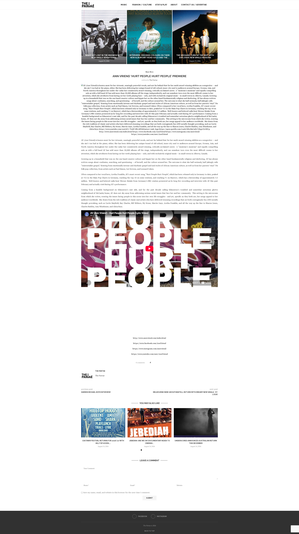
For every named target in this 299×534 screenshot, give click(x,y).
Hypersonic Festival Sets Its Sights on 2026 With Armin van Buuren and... (195, 56)
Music (124, 5)
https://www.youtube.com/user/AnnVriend (149, 354)
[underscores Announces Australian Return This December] (196, 422)
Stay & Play (161, 5)
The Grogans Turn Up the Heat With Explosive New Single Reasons (149, 56)
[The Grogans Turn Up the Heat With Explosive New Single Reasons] (149, 37)
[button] (85, 37)
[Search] (216, 4)
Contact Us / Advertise (194, 5)
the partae (153, 80)
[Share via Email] (164, 362)
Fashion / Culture (142, 5)
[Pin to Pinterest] (161, 362)
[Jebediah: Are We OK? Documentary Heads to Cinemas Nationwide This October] (150, 422)
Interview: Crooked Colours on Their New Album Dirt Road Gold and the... (104, 56)
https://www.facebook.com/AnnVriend (149, 343)
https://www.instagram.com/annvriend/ (150, 348)
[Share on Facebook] (156, 362)
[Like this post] (152, 362)
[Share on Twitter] (158, 362)
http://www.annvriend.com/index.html (149, 338)
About (174, 5)
